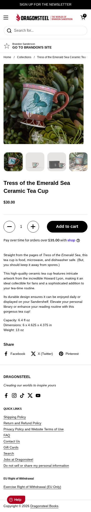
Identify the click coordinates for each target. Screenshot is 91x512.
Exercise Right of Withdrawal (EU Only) (32, 487)
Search (9, 453)
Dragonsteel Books (44, 506)
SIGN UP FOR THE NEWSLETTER (45, 4)
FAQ (7, 435)
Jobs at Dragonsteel (18, 459)
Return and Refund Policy (22, 423)
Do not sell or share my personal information (36, 465)
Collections (24, 57)
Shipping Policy (15, 417)
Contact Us (12, 441)
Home (7, 57)
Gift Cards (11, 447)
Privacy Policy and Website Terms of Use (34, 429)
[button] (9, 227)
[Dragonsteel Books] (44, 17)
